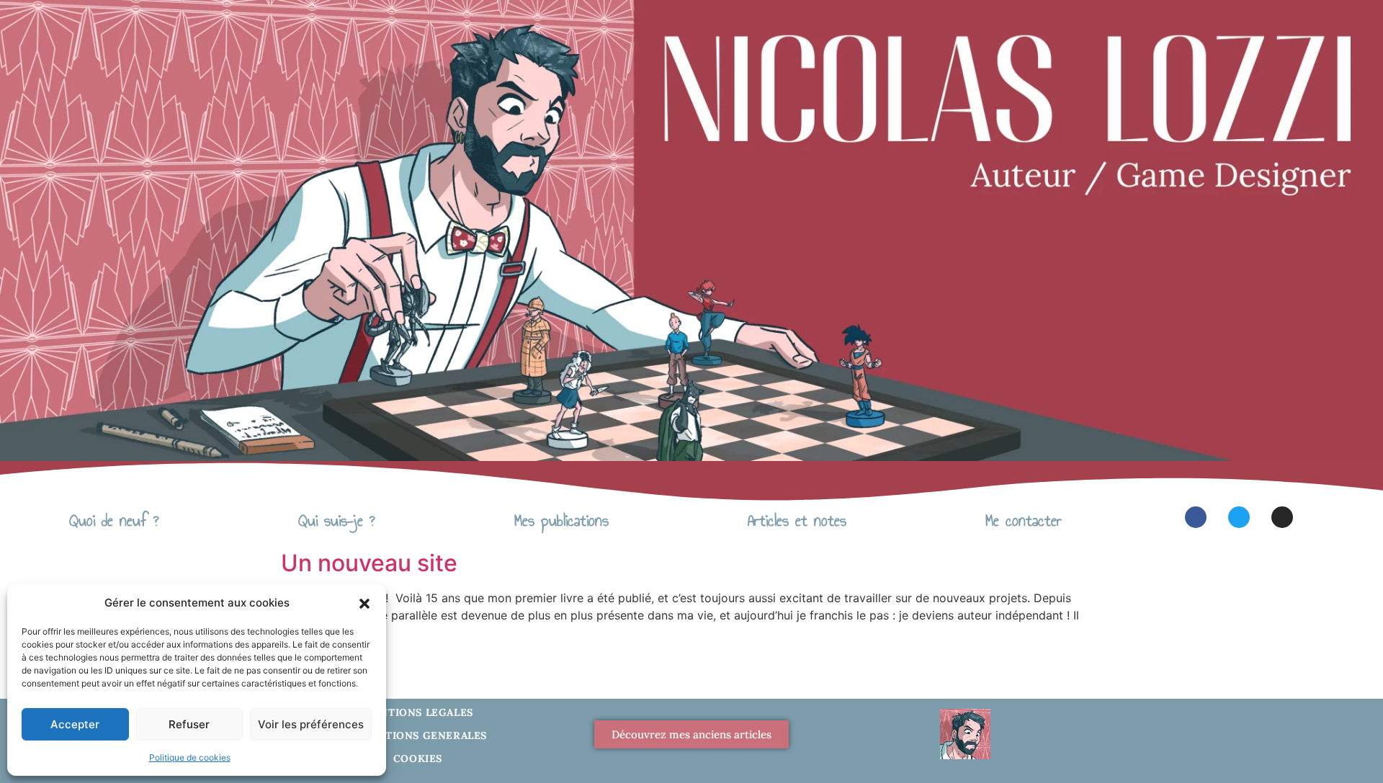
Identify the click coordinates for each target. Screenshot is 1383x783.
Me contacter (1023, 520)
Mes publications (561, 520)
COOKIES (417, 758)
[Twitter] (1239, 517)
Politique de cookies (189, 757)
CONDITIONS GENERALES (418, 735)
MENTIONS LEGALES (417, 712)
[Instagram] (1282, 517)
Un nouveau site (369, 563)
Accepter (74, 724)
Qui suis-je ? (336, 520)
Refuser (189, 724)
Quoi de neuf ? (114, 520)
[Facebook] (1196, 517)
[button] (364, 603)
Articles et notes (797, 520)
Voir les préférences (311, 724)
